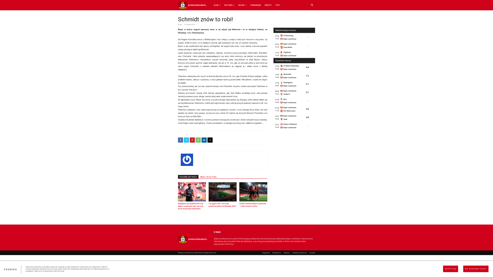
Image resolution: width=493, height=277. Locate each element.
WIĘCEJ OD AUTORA (208, 177)
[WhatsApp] (198, 140)
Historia (228, 5)
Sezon (241, 5)
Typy (277, 5)
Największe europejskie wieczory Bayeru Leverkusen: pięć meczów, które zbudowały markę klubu (190, 206)
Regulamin (266, 253)
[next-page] (183, 211)
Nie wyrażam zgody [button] (476, 269)
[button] (312, 5)
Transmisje (255, 5)
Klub (216, 5)
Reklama (287, 253)
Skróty (268, 5)
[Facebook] (180, 140)
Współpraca (276, 253)
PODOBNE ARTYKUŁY (188, 177)
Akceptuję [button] (450, 269)
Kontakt (312, 253)
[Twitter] (186, 140)
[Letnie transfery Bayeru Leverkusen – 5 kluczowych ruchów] (253, 191)
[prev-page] (179, 211)
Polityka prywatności (299, 253)
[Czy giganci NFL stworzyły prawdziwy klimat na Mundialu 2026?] (223, 191)
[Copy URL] (210, 140)
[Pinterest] (192, 140)
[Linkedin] (204, 140)
